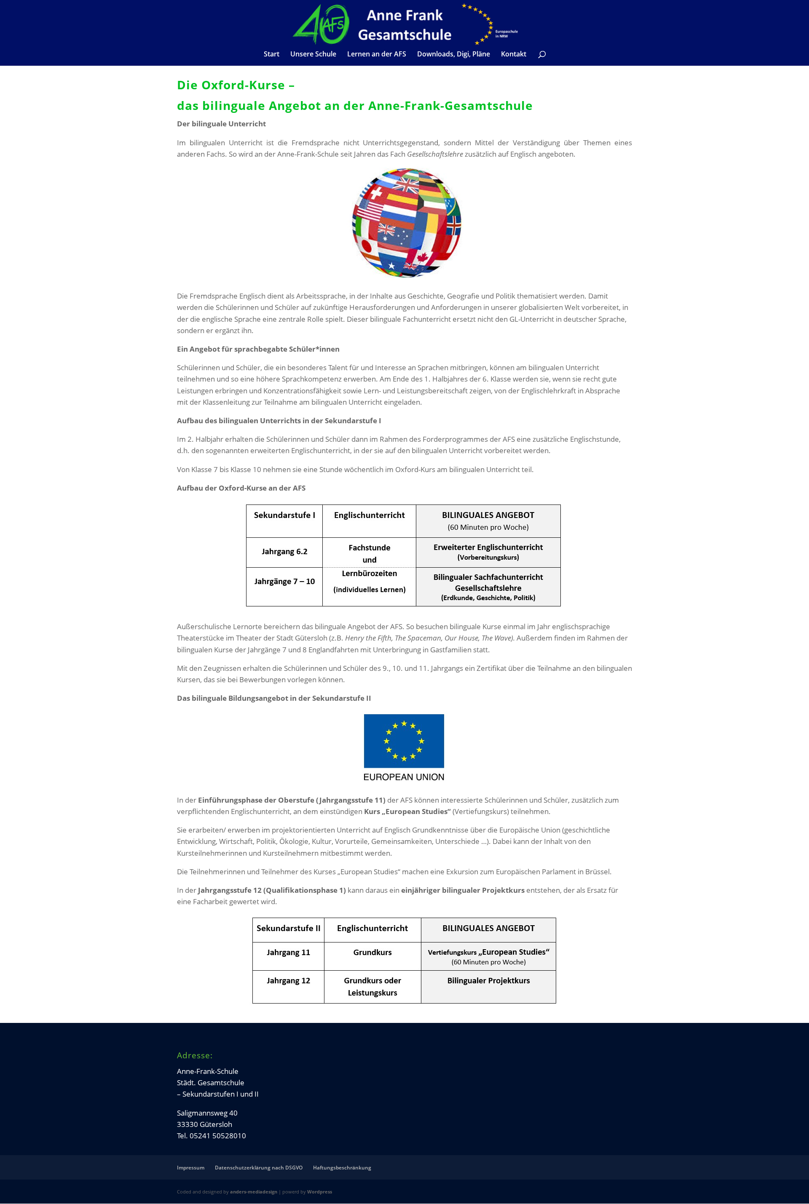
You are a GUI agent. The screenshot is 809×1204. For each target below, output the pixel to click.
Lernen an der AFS (376, 55)
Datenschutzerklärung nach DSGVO (259, 1167)
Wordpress (319, 1191)
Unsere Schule (313, 55)
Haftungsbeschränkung (342, 1167)
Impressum (190, 1167)
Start (271, 55)
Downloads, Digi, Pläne (453, 55)
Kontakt (513, 55)
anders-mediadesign (253, 1191)
